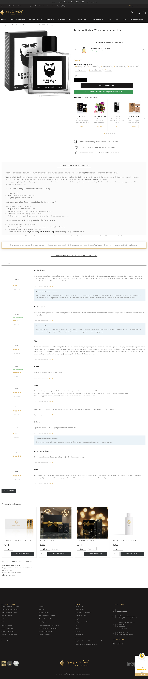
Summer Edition (6, 641)
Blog (77, 625)
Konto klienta (79, 606)
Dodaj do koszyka (106, 86)
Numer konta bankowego (83, 612)
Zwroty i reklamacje (81, 615)
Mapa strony (79, 634)
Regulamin (79, 619)
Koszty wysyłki (80, 609)
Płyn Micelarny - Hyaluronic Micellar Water (129, 540)
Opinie (78, 631)
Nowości (41, 606)
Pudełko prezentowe (47, 540)
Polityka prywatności (82, 622)
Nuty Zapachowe (44, 622)
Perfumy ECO (6, 619)
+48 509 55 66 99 (60, 6)
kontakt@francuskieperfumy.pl (11, 573)
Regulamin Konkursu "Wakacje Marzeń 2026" (89, 641)
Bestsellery (42, 609)
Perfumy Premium (7, 615)
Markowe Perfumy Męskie (46, 619)
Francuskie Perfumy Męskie (10, 609)
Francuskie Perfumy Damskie (10, 606)
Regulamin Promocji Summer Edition (87, 644)
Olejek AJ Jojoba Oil (8, 631)
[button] (34, 95)
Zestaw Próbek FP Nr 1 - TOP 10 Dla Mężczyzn (19, 540)
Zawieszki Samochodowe (9, 634)
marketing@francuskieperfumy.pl (127, 618)
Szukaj (132, 12)
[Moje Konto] (139, 12)
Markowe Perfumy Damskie (47, 615)
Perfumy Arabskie (44, 612)
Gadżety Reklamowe (45, 634)
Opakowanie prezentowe (86, 540)
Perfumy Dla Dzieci (7, 625)
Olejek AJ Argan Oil (7, 628)
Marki (77, 628)
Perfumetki (5, 622)
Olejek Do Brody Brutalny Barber (48, 628)
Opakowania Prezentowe (46, 631)
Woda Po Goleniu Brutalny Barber (49, 625)
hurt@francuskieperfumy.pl (125, 634)
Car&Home (5, 638)
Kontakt (78, 638)
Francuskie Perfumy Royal (9, 612)
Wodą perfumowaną (40, 232)
